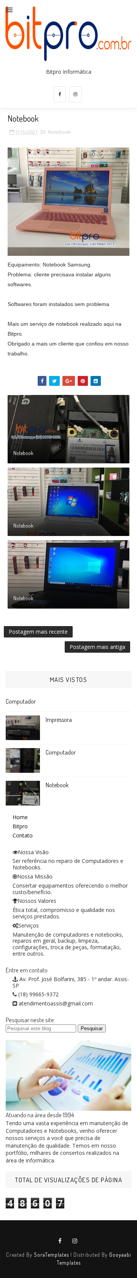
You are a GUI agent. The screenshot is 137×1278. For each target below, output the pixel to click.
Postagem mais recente (38, 631)
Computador (21, 701)
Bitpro (20, 826)
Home (20, 817)
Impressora (59, 719)
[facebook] (60, 94)
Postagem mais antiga (97, 646)
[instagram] (75, 94)
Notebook (59, 131)
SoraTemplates (51, 1254)
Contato (23, 835)
